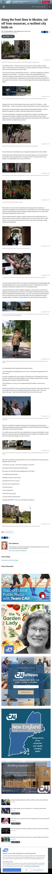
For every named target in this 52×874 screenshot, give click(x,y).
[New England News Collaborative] (26, 733)
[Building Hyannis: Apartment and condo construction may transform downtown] (26, 777)
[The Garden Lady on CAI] (26, 629)
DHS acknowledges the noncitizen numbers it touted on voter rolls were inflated (30, 828)
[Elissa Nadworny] (4, 545)
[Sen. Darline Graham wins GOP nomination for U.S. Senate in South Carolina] (5, 811)
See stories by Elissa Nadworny (18, 550)
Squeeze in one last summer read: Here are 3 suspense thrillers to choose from (30, 837)
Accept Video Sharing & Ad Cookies (11, 870)
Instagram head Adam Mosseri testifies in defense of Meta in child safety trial (29, 800)
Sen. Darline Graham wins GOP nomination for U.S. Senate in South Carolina (28, 808)
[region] (24, 860)
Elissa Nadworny (9, 31)
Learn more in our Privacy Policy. (32, 866)
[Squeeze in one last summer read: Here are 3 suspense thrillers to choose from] (5, 839)
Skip (26, 870)
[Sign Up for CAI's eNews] (26, 681)
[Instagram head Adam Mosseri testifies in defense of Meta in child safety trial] (5, 802)
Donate (46, 2)
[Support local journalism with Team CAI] (26, 588)
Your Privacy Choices (38, 870)
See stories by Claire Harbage (9, 560)
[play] (4, 7)
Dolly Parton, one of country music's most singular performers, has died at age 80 (30, 818)
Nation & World (9, 532)
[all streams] (50, 7)
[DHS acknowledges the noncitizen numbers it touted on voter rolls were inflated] (5, 831)
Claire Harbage (17, 31)
